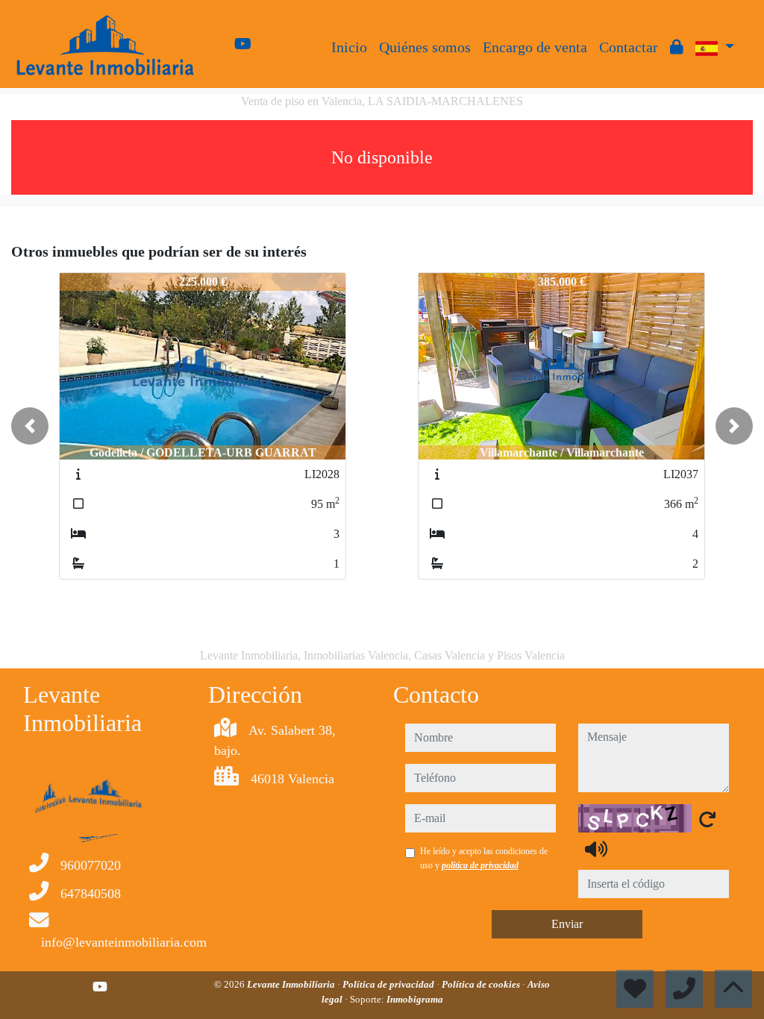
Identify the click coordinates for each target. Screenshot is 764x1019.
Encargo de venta (535, 47)
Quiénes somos (425, 47)
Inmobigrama (414, 999)
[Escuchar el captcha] (596, 849)
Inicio (349, 47)
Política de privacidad (389, 984)
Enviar (567, 924)
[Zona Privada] (676, 47)
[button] (29, 426)
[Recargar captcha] (707, 819)
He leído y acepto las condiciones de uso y (484, 858)
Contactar (628, 47)
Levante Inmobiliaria (292, 984)
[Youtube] (242, 44)
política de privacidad (480, 865)
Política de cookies (482, 984)
